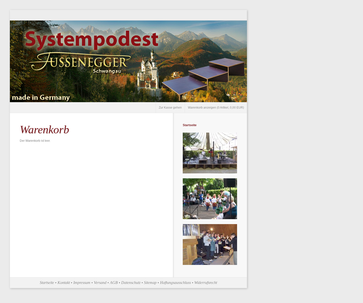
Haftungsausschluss (175, 282)
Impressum (81, 282)
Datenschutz (131, 282)
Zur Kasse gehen (170, 107)
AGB (114, 282)
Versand (100, 282)
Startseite (190, 125)
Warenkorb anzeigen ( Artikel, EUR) (216, 107)
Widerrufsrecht (205, 282)
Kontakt (64, 282)
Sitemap (150, 282)
